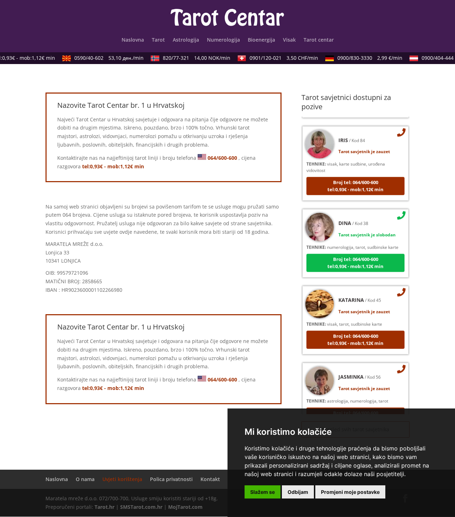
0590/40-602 (105, 57)
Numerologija (223, 40)
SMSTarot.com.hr (141, 506)
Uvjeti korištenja (122, 479)
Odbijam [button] (298, 492)
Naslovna (133, 40)
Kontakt (210, 479)
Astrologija (186, 40)
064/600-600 (222, 157)
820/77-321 (193, 57)
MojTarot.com (185, 506)
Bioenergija (261, 40)
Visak (289, 40)
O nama (85, 479)
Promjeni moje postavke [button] (350, 492)
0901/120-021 (280, 57)
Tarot (158, 40)
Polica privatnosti (171, 479)
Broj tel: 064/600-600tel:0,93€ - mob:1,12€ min (355, 182)
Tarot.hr (104, 506)
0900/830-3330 (366, 57)
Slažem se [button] (262, 492)
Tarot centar (319, 40)
